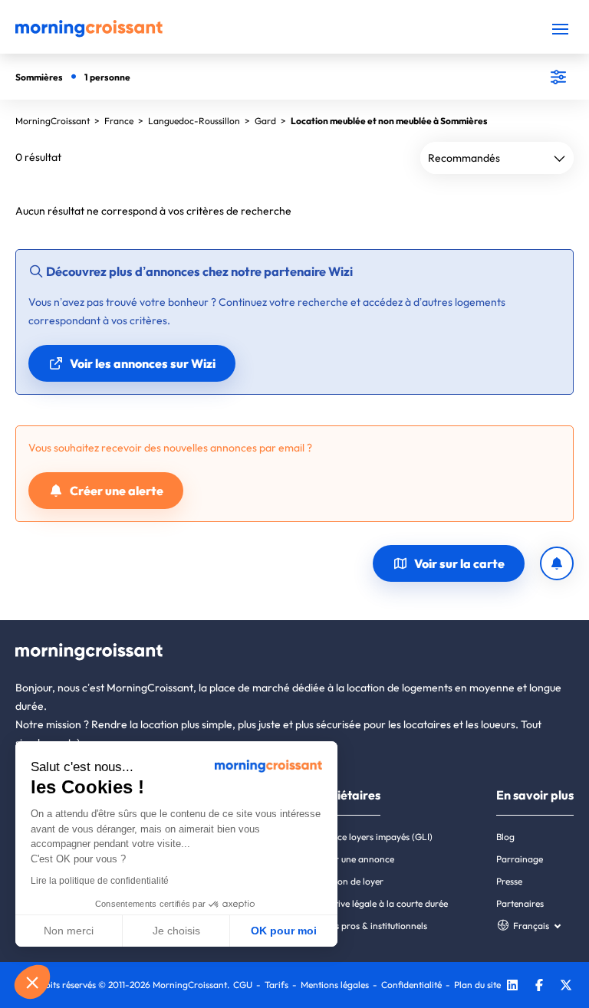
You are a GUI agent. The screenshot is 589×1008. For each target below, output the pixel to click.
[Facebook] (539, 987)
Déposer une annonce (349, 859)
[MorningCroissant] (89, 34)
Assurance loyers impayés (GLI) (368, 836)
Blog (505, 836)
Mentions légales (335, 984)
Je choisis (176, 930)
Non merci (69, 930)
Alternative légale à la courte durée (376, 903)
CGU (242, 984)
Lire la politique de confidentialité (100, 880)
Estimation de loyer (343, 881)
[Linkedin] (512, 987)
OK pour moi (284, 930)
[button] (32, 982)
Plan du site (477, 984)
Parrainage (519, 859)
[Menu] (560, 28)
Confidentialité (411, 984)
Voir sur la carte (459, 563)
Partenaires (520, 903)
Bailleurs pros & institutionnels (365, 925)
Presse (509, 881)
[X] (566, 987)
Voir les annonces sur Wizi (143, 363)
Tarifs (276, 984)
